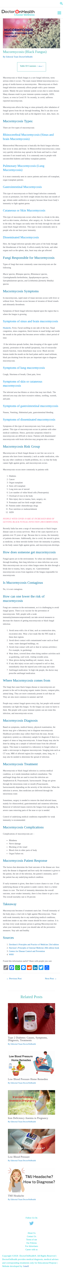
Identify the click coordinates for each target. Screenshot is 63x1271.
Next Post (51, 978)
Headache (7, 328)
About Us (31, 1233)
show (40, 66)
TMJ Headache (16, 1195)
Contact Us (31, 1236)
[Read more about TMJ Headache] (31, 1180)
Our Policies (31, 1243)
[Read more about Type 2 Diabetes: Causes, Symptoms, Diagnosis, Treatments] (31, 1018)
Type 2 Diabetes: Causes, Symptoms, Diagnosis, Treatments (28, 1039)
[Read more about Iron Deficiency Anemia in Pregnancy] (31, 1102)
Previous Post (14, 978)
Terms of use (31, 1240)
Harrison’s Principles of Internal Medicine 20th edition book (34, 948)
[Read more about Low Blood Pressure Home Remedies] (31, 1063)
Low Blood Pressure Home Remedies (28, 1079)
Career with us (31, 1249)
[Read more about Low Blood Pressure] (31, 1141)
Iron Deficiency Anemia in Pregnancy (28, 1118)
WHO (11, 954)
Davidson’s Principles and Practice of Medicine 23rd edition (34, 944)
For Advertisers (31, 1246)
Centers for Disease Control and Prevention (27, 951)
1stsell (26, 1266)
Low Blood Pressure (19, 1156)
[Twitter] (31, 1223)
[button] (61, 3)
